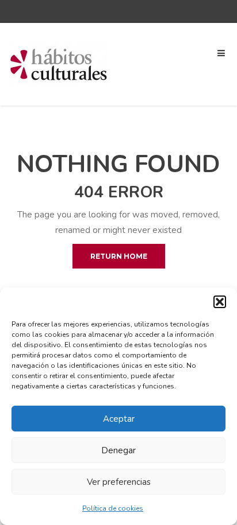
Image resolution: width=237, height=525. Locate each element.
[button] (219, 302)
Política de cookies (112, 508)
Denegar (118, 450)
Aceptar (119, 419)
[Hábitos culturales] (59, 63)
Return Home (118, 256)
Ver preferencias (119, 482)
